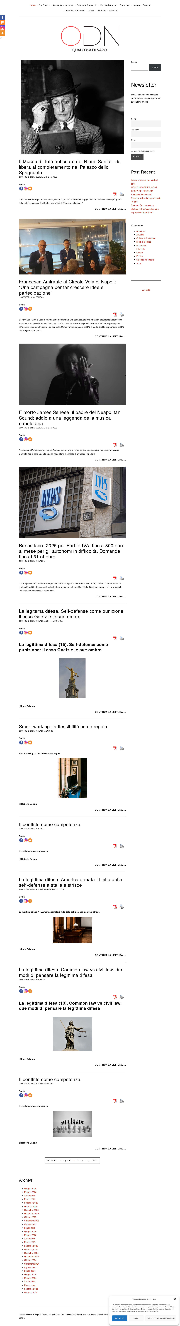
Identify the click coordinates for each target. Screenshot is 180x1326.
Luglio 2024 (29, 1270)
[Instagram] (26, 189)
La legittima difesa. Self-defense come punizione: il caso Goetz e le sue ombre (72, 613)
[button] (174, 1299)
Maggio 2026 (30, 1192)
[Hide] (1, 38)
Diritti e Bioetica (108, 5)
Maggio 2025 (30, 1234)
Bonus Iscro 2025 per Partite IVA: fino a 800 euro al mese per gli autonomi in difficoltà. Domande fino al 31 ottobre (72, 551)
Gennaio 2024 (31, 1292)
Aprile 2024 (29, 1281)
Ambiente (57, 5)
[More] (30, 189)
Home (33, 5)
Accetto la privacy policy (144, 150)
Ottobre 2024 (30, 1260)
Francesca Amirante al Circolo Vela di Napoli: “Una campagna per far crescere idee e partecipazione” (67, 287)
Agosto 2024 (30, 1267)
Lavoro (136, 5)
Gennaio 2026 (31, 1206)
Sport (91, 10)
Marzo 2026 (29, 1199)
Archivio (113, 10)
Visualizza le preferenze (161, 1318)
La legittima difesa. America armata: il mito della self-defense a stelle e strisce (70, 882)
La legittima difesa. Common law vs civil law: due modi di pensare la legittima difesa (71, 972)
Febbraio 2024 (31, 1288)
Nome (133, 118)
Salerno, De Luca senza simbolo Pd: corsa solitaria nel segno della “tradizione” (145, 209)
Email (133, 140)
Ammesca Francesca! (141, 194)
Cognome (135, 129)
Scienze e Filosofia (75, 10)
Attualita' (40, 561)
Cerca (134, 62)
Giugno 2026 (30, 1188)
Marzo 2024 (29, 1285)
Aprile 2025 (29, 1238)
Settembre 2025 (31, 1220)
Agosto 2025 (30, 1224)
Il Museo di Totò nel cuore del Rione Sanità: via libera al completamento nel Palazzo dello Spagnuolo (70, 167)
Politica (146, 5)
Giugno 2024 (30, 1274)
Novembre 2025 (31, 1213)
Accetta (119, 1318)
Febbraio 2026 (31, 1202)
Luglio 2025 (29, 1227)
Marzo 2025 (29, 1242)
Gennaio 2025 (31, 1249)
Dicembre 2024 (31, 1252)
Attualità (69, 5)
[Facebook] (21, 189)
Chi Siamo (44, 5)
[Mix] (2, 22)
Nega (136, 1318)
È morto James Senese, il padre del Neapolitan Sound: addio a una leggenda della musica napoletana (70, 417)
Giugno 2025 (30, 1231)
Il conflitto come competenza (50, 824)
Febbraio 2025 (31, 1245)
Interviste (101, 10)
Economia (125, 5)
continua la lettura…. (110, 208)
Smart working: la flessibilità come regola (63, 726)
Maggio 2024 (30, 1277)
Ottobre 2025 (30, 1217)
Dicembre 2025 (31, 1209)
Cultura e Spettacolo (87, 5)
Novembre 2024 (31, 1256)
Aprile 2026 (29, 1195)
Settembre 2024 (31, 1263)
